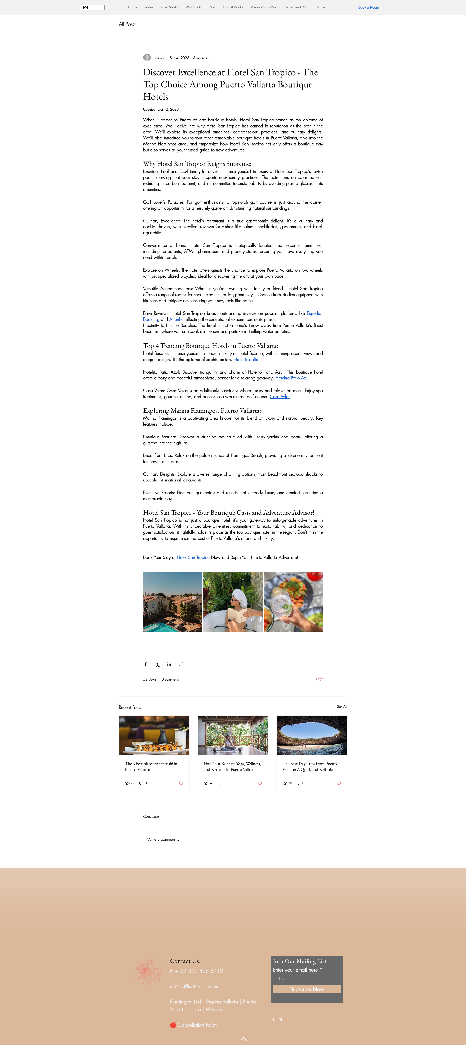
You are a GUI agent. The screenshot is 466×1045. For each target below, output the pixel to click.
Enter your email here (295, 969)
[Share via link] (181, 664)
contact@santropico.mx (194, 986)
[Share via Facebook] (145, 664)
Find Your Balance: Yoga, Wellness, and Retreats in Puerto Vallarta (232, 766)
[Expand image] (172, 601)
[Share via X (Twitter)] (157, 664)
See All (342, 706)
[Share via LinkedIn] (169, 664)
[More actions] (320, 57)
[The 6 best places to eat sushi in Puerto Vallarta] (154, 735)
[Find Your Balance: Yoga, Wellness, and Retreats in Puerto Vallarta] (233, 735)
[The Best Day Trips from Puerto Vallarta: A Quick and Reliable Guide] (312, 735)
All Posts (127, 24)
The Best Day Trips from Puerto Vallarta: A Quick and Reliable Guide (310, 766)
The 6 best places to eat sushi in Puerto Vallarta (151, 766)
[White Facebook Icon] (273, 1019)
